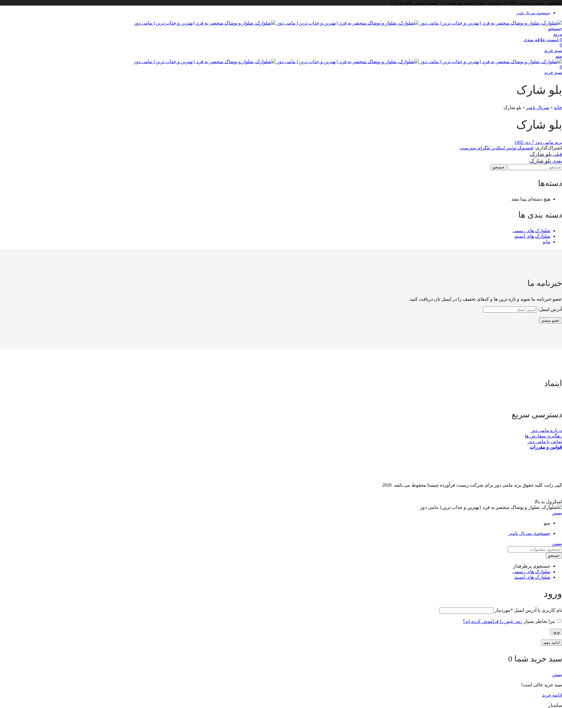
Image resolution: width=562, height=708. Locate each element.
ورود (556, 632)
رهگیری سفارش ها (543, 435)
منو (559, 56)
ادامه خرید (552, 695)
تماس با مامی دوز (544, 441)
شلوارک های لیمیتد (532, 236)
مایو (546, 241)
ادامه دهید (551, 642)
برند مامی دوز (548, 142)
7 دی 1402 (524, 142)
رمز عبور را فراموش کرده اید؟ (492, 621)
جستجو (498, 167)
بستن (557, 512)
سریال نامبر (537, 107)
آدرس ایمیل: (549, 309)
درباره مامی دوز (546, 430)
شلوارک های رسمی (531, 230)
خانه (558, 107)
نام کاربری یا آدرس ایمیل (528, 610)
